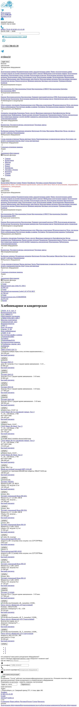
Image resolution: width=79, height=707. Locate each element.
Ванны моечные (25, 139)
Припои (3, 97)
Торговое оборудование (68, 705)
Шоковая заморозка (34, 81)
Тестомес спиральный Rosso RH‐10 (13, 578)
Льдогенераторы (58, 77)
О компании (5, 701)
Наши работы (14, 701)
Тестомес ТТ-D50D (7, 592)
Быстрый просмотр (7, 355)
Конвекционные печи (28, 105)
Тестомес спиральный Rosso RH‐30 (13, 524)
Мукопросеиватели (59, 105)
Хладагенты (15, 99)
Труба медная (5, 99)
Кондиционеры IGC (8, 89)
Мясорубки (59, 131)
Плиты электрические (70, 115)
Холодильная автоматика (67, 97)
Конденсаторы (26, 97)
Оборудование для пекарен (10, 105)
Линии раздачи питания (30, 115)
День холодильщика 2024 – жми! (15, 37)
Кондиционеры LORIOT (40, 89)
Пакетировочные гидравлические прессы (50, 139)
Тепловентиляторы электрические (22, 125)
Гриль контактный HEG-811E (11, 551)
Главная (7, 158)
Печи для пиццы (72, 105)
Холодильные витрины (55, 75)
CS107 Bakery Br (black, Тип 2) (11, 455)
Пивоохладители (21, 81)
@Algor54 (5, 57)
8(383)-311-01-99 (18, 29)
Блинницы (21, 113)
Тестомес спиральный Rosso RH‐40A (14, 496)
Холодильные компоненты (50, 705)
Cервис (7, 164)
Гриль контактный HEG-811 (11, 539)
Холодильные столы (29, 77)
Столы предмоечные (31, 141)
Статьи (34, 701)
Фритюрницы (54, 117)
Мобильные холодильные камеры (55, 73)
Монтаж (8, 162)
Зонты (33, 139)
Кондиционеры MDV (8, 91)
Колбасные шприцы (8, 131)
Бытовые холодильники (50, 81)
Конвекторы (5, 125)
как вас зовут (5, 660)
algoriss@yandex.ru (7, 22)
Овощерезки (43, 115)
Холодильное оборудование (10, 705)
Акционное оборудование (10, 153)
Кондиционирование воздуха (30, 705)
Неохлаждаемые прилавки (67, 79)
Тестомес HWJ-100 (7, 399)
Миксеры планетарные (44, 105)
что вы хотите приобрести (10, 670)
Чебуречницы (64, 117)
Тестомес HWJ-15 (7, 362)
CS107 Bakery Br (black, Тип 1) (11, 426)
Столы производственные (10, 139)
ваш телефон (5, 665)
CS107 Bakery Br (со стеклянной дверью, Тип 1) (18, 412)
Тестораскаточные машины (55, 107)
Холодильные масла (46, 99)
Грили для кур (30, 113)
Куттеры (43, 131)
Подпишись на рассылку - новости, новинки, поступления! (22, 682)
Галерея (7, 173)
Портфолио (9, 168)
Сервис (18, 183)
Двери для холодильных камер (61, 72)
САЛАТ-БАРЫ (24, 117)
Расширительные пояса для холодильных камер (33, 72)
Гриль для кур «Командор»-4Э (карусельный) (17, 605)
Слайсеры (9, 133)
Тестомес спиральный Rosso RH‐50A (14, 510)
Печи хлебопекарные (8, 107)
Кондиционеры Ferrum (23, 89)
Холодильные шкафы (44, 77)
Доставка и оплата (42, 183)
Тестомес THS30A (7, 481)
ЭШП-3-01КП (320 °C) (9, 349)
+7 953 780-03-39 (10, 46)
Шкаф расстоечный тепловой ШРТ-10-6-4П (16, 469)
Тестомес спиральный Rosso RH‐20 (13, 564)
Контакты (8, 171)
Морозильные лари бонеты (29, 79)
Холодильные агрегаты (38, 75)
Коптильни (36, 131)
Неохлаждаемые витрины (49, 79)
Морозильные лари (13, 79)
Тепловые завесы (40, 125)
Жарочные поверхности (44, 113)
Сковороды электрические (39, 117)
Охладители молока (8, 81)
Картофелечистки (59, 113)
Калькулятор (9, 160)
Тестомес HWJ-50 (7, 387)
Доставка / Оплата (11, 170)
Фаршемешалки (18, 133)
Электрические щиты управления (65, 99)
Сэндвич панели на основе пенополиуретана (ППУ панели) (22, 73)
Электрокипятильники (9, 118)
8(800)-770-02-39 (6, 29)
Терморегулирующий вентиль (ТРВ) (45, 97)
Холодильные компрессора (29, 99)
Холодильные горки (15, 77)
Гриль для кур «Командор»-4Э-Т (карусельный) (17, 619)
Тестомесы (41, 107)
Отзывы (8, 175)
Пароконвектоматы (55, 115)
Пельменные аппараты (23, 131)
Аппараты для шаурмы (9, 113)
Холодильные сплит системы (19, 75)
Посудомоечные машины (10, 117)
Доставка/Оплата (26, 701)
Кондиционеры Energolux (58, 89)
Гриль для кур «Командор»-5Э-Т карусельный (17, 633)
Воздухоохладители (14, 97)
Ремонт (7, 166)
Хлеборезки (69, 107)
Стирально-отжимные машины (12, 147)
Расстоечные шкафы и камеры (26, 107)
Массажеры (50, 131)
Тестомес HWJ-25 (7, 374)
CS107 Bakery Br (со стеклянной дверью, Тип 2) (18, 440)
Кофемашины (16, 115)
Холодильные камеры (8, 72)
